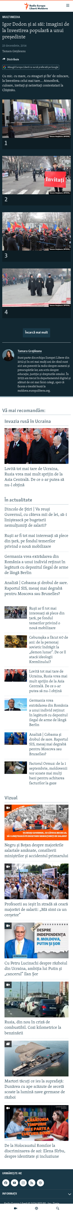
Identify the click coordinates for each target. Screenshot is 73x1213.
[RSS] (31, 1182)
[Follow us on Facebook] (5, 1182)
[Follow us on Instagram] (23, 1182)
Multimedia (11, 17)
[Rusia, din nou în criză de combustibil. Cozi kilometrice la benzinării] (36, 999)
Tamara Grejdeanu (14, 51)
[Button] (10, 60)
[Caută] (57, 1208)
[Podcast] (36, 1208)
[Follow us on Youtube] (14, 1182)
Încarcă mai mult (36, 332)
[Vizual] (15, 1208)
